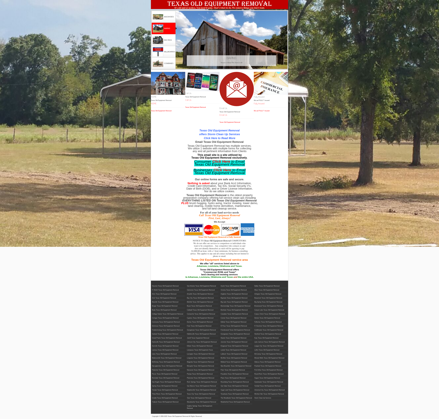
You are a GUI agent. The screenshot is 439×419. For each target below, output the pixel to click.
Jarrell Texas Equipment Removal (198, 338)
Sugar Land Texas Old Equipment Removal (235, 390)
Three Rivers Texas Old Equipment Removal (167, 394)
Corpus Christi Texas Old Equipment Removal (269, 314)
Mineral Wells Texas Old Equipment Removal (269, 358)
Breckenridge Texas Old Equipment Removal (235, 306)
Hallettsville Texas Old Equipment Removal (201, 334)
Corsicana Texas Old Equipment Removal (166, 322)
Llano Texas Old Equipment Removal (164, 354)
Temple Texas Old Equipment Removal (165, 390)
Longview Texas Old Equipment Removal (200, 358)
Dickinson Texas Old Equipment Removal (166, 326)
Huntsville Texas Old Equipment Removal (166, 342)
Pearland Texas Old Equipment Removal (267, 366)
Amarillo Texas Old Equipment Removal (200, 294)
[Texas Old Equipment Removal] (219, 4)
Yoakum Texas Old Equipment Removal (165, 402)
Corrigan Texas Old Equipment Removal (165, 318)
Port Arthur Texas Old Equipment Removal (268, 370)
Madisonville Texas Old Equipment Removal (166, 358)
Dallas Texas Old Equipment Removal (267, 286)
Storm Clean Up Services (262, 398)
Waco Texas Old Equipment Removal (266, 290)
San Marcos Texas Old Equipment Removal (201, 386)
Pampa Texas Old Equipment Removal (200, 374)
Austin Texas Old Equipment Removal (233, 286)
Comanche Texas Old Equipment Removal (201, 314)
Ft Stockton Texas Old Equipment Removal (268, 326)
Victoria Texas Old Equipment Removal (234, 290)
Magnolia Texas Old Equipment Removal (200, 362)
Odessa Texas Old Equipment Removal (267, 362)
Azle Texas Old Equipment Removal (164, 298)
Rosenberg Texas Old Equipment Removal (235, 382)
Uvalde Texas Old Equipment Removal (165, 398)
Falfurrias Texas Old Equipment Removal (268, 322)
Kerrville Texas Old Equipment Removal (165, 346)
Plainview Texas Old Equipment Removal (200, 378)
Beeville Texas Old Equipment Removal (165, 302)
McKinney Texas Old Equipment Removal (166, 362)
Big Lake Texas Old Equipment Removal (234, 302)
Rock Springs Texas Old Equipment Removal (202, 382)
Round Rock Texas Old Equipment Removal (269, 374)
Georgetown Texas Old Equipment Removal (201, 330)
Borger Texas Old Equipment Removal (164, 306)
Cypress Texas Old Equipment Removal (200, 318)
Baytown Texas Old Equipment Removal (234, 298)
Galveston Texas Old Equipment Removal (201, 290)
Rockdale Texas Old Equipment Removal (165, 378)
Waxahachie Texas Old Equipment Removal (201, 402)
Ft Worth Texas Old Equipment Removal (165, 290)
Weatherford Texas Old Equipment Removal (235, 402)
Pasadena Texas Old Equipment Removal (234, 374)
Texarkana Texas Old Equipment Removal (235, 394)
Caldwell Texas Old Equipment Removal (200, 310)
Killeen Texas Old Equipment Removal (199, 346)
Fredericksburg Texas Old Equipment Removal (167, 330)
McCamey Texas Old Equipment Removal (268, 354)
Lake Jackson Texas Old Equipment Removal (269, 342)
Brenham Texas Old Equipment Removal (234, 310)
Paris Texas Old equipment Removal (233, 370)
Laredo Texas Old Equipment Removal (233, 350)
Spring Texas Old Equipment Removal (164, 386)
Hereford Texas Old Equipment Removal (267, 334)
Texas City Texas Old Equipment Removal (201, 394)
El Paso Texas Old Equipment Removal (234, 326)
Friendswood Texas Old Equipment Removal (235, 330)
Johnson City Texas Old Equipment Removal (202, 342)
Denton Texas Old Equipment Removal (267, 318)
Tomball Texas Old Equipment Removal (267, 386)
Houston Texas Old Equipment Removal (165, 286)
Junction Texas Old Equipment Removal (234, 342)
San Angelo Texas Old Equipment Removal (166, 382)
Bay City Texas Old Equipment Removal (200, 298)
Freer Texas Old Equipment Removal (199, 326)
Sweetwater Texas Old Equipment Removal (268, 382)
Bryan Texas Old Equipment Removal (199, 306)
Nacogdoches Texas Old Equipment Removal (167, 366)
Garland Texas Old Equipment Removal (165, 334)
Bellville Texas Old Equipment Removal (200, 302)
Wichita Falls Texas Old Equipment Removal (269, 394)
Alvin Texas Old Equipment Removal (164, 294)
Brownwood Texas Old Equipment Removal (268, 306)
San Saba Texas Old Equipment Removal (234, 386)
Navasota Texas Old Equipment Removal (200, 370)
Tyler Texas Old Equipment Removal (199, 398)
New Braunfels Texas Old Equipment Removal (236, 366)
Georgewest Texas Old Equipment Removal (235, 334)
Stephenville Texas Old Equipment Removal (201, 390)
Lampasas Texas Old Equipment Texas (200, 350)
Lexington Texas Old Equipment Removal (200, 354)
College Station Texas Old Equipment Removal (167, 314)
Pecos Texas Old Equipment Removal (164, 374)
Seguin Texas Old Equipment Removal (267, 378)
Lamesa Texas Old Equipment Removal (165, 350)
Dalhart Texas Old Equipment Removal (233, 322)
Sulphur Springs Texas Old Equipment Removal (199, 407)
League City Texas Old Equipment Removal (268, 346)
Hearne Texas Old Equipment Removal (233, 338)
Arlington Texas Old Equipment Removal (267, 294)
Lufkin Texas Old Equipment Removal (266, 350)
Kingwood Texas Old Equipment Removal (234, 346)
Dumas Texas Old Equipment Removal (200, 322)
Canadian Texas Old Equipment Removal (234, 314)
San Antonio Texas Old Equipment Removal (201, 286)
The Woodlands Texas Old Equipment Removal (236, 398)
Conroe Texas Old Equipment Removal (233, 318)
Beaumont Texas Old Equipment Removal (268, 298)
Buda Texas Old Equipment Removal (164, 310)
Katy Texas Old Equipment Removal (266, 338)
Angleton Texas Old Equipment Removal (234, 294)
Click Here (221, 161)
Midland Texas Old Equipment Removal (234, 362)
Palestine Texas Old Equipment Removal (165, 370)
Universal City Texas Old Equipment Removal (269, 390)
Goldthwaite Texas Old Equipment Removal (268, 330)
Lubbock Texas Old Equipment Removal (234, 354)
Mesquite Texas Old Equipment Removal (200, 366)
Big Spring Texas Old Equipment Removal (268, 302)
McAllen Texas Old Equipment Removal (234, 358)
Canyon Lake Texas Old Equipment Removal (269, 310)
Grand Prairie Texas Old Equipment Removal (167, 338)
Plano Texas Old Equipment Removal (233, 378)
